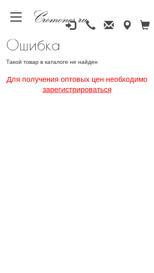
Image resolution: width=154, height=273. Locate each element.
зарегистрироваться (77, 88)
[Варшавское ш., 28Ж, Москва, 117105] (127, 25)
